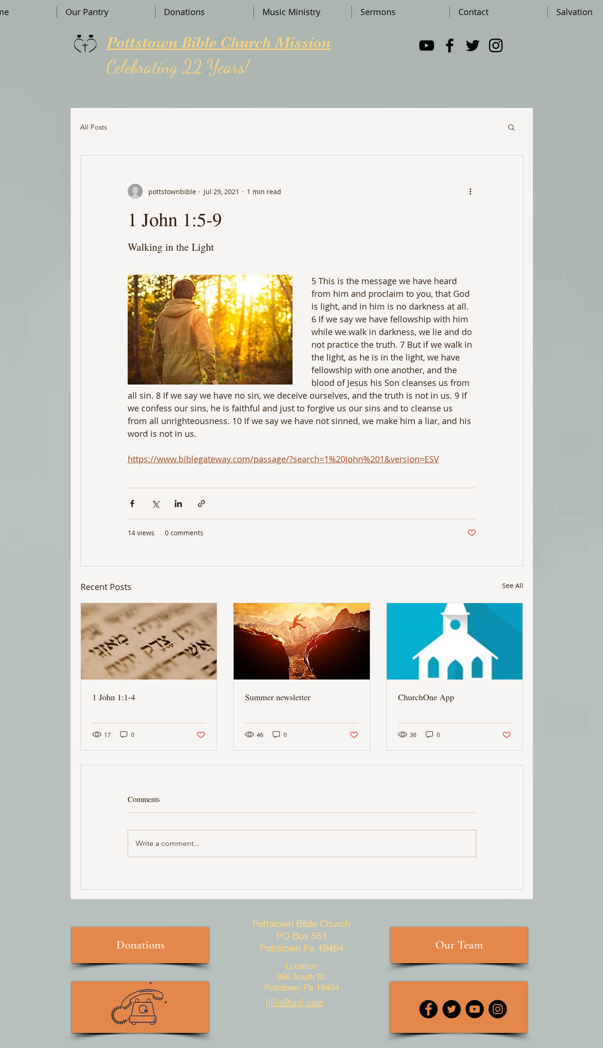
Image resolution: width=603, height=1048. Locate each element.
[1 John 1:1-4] (149, 641)
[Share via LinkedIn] (178, 503)
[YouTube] (426, 45)
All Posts (93, 127)
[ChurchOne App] (455, 641)
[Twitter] (473, 45)
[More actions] (470, 191)
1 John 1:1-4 (113, 697)
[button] (511, 127)
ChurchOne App (426, 697)
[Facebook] (449, 45)
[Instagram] (496, 45)
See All (512, 585)
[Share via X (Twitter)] (155, 503)
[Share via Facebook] (132, 503)
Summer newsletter (277, 697)
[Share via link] (201, 503)
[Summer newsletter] (302, 641)
